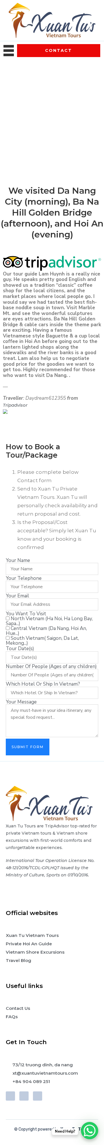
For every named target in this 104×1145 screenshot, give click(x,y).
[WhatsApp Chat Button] (89, 1130)
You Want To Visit (26, 613)
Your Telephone (24, 578)
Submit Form (28, 747)
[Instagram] (37, 1096)
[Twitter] (24, 1096)
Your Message (21, 701)
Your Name (18, 560)
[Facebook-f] (10, 1096)
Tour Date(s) (20, 648)
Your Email (17, 595)
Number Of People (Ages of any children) (51, 666)
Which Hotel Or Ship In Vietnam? (43, 684)
